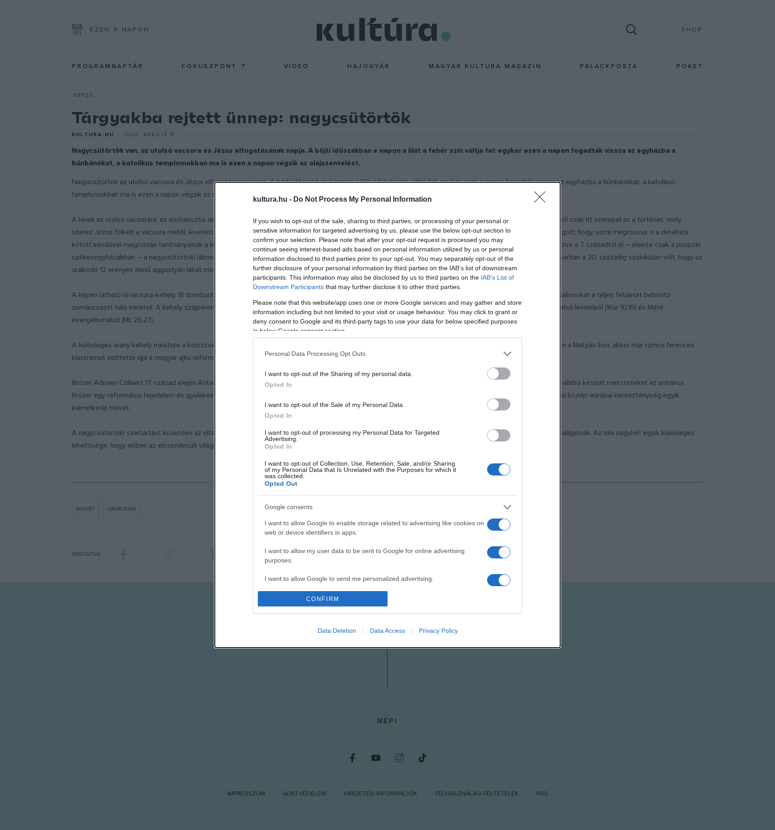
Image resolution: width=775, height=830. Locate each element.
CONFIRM (323, 599)
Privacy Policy (438, 630)
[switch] (498, 373)
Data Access (387, 630)
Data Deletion (337, 630)
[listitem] (387, 354)
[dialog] (387, 415)
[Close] (542, 199)
